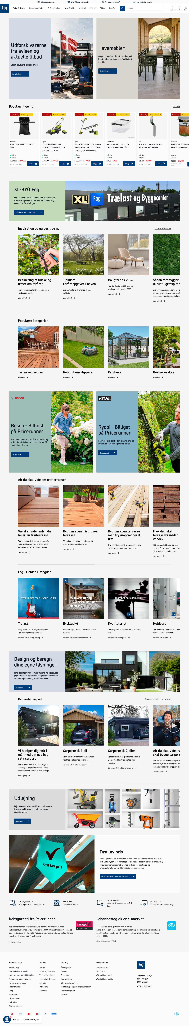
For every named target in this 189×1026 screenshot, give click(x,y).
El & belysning (54, 8)
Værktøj (82, 8)
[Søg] (122, 8)
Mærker (92, 8)
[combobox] (144, 8)
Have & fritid (69, 8)
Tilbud (102, 8)
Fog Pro (112, 8)
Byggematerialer (36, 8)
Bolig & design (19, 8)
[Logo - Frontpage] (4, 8)
